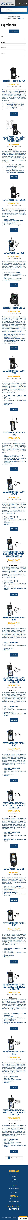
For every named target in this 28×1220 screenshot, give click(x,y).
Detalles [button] (14, 114)
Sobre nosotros (14, 1199)
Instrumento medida (11, 18)
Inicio (18, 17)
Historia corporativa (14, 1201)
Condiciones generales (14, 1174)
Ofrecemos (14, 1192)
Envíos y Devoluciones (14, 1189)
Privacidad (14, 1177)
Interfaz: (3, 53)
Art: (2, 36)
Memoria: (3, 48)
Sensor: (3, 42)
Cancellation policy (14, 1182)
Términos (14, 1179)
